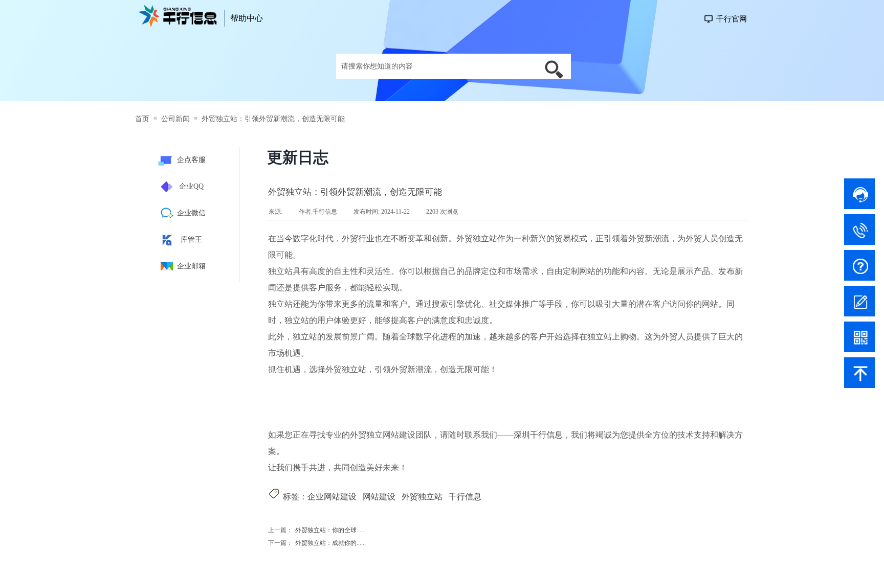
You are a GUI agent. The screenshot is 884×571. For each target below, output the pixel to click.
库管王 (191, 239)
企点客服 (191, 160)
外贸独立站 (422, 496)
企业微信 (191, 213)
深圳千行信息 (538, 434)
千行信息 (465, 496)
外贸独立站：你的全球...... (317, 530)
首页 (142, 119)
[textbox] (436, 66)
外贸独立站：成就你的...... (317, 542)
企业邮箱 (191, 266)
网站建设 (379, 496)
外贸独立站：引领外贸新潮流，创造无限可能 (273, 119)
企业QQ (191, 186)
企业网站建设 (332, 496)
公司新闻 (175, 119)
